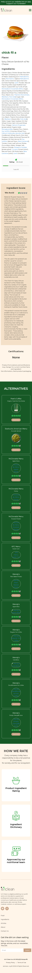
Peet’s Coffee (16, 352)
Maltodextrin (24, 30)
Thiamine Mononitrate (21, 48)
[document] (16, 950)
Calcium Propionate (19, 79)
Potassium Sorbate (20, 101)
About (3, 881)
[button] (16, 928)
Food (2, 869)
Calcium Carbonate (8, 87)
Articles (3, 877)
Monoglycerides (7, 83)
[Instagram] (7, 862)
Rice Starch (10, 32)
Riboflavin (5, 50)
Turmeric (15, 103)
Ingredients (5, 873)
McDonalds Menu (16, 412)
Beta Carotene (23, 95)
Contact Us (5, 884)
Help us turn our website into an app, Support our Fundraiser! (16, 2)
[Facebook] (2, 862)
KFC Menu (16, 500)
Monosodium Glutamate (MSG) (12, 42)
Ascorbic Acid (19, 87)
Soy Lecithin (6, 85)
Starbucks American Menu (16, 382)
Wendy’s (16, 528)
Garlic (16, 36)
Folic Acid (12, 50)
